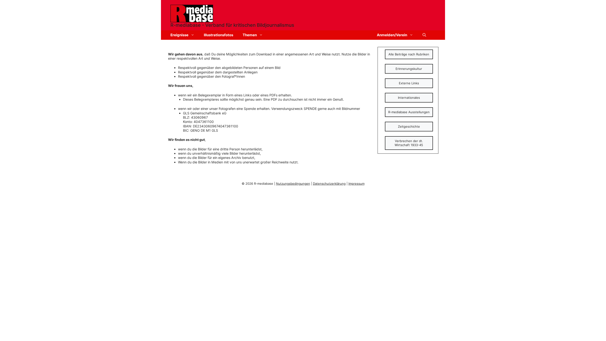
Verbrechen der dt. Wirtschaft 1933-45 (409, 143)
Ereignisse (179, 35)
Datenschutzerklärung (329, 183)
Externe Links (409, 83)
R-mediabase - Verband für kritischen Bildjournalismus (232, 25)
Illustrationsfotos (218, 35)
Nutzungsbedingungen (293, 183)
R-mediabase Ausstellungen (409, 112)
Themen (250, 35)
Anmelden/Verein (392, 35)
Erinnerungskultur (409, 69)
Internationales (409, 97)
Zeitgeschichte (409, 126)
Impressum (356, 183)
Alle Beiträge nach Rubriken (408, 54)
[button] (424, 35)
